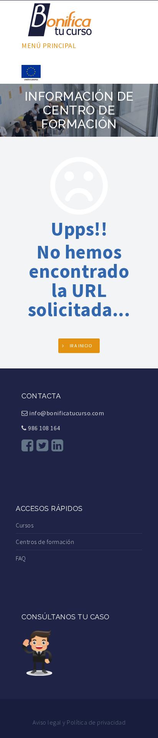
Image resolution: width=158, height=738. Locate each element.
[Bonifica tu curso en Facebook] (27, 445)
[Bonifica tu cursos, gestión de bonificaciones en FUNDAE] (59, 19)
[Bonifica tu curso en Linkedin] (57, 445)
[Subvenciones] (31, 72)
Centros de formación (45, 542)
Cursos (24, 525)
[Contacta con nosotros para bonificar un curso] (36, 652)
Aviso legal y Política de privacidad (79, 722)
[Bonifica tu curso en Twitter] (42, 445)
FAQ (21, 558)
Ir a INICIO (81, 345)
